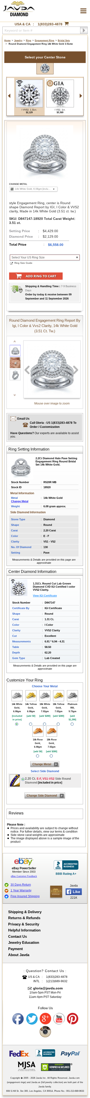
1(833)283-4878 (50, 24)
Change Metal (19, 501)
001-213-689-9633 (75, 1091)
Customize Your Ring (24, 680)
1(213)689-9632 (56, 981)
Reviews (16, 813)
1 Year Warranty (21, 890)
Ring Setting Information (28, 449)
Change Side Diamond (42, 795)
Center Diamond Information (32, 572)
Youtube (59, 1019)
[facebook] (56, 891)
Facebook (18, 1019)
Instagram (46, 1032)
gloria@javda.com (48, 988)
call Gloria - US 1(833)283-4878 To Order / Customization (53, 425)
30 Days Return (21, 884)
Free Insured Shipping (25, 896)
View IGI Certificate (45, 595)
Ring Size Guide (23, 263)
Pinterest (73, 1019)
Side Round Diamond (48, 780)
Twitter (32, 1019)
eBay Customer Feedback (24, 876)
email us (23, 418)
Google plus (46, 1019)
